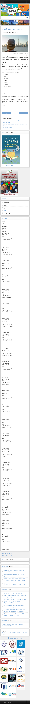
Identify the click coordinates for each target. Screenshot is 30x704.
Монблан (10, 625)
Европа (5, 205)
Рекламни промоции (17, 632)
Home (3, 634)
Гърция (4, 624)
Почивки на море (6, 553)
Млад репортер (8, 213)
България (6, 202)
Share (3, 105)
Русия (5, 207)
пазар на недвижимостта (12, 624)
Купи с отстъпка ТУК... (7, 165)
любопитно (5, 625)
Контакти (8, 632)
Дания (21, 624)
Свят (5, 210)
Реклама (25, 632)
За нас (3, 632)
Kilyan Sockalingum (19, 53)
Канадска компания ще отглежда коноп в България (15, 124)
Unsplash (26, 53)
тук (21, 102)
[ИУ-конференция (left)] (9, 182)
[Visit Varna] (15, 22)
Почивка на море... (6, 556)
